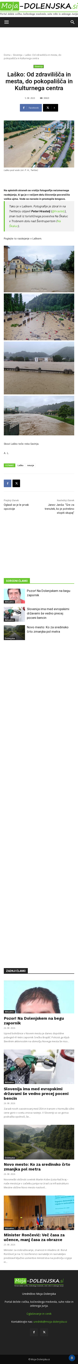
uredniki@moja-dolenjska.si (50, 1321)
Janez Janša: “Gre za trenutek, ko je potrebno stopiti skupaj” (59, 508)
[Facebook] (7, 483)
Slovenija (17, 55)
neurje (30, 465)
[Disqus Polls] (39, 699)
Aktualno (9, 601)
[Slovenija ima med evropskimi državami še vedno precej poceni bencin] (14, 614)
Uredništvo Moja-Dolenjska (39, 1294)
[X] (16, 483)
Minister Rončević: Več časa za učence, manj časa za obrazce (34, 1237)
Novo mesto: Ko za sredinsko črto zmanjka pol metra (37, 1166)
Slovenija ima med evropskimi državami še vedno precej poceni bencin (48, 613)
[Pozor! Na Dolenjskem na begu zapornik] (14, 596)
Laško (20, 465)
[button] (6, 22)
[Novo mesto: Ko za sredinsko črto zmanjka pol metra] (14, 632)
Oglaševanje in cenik (39, 1313)
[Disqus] (39, 798)
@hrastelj (58, 211)
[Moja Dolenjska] (39, 9)
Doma (7, 55)
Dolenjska (10, 638)
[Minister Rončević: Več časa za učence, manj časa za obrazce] (39, 1213)
